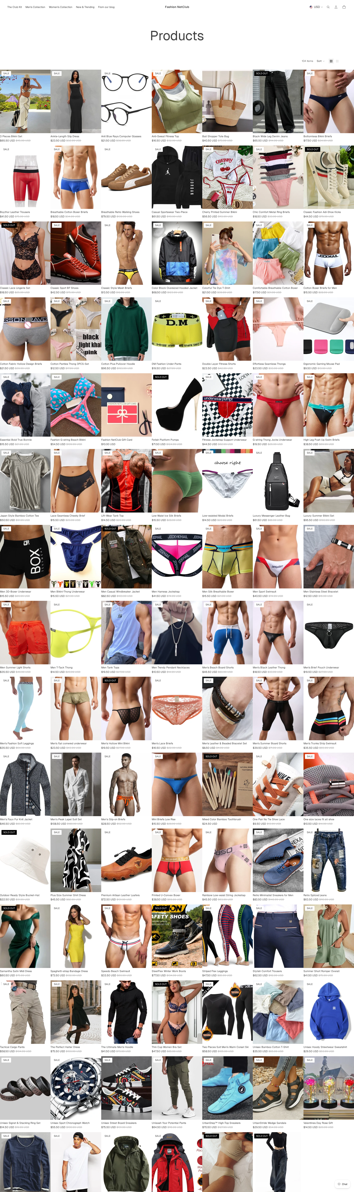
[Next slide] (45, 101)
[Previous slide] (5, 101)
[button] (321, 61)
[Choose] (44, 127)
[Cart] (344, 7)
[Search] (328, 7)
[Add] (196, 506)
